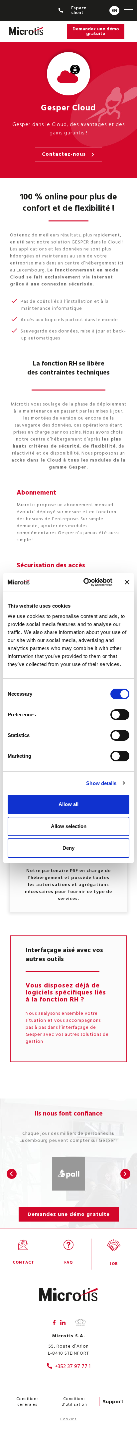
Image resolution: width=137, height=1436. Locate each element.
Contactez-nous (64, 154)
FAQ (68, 1262)
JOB (113, 1263)
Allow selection (68, 826)
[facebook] (54, 1323)
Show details (101, 783)
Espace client (78, 10)
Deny (68, 848)
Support (113, 1401)
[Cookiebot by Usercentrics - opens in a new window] (84, 582)
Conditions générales (27, 1402)
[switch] (119, 714)
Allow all (68, 804)
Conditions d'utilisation (74, 1402)
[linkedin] (63, 1323)
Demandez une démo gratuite (95, 31)
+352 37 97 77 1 (72, 1366)
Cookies (68, 1419)
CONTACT (23, 1262)
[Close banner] (127, 582)
